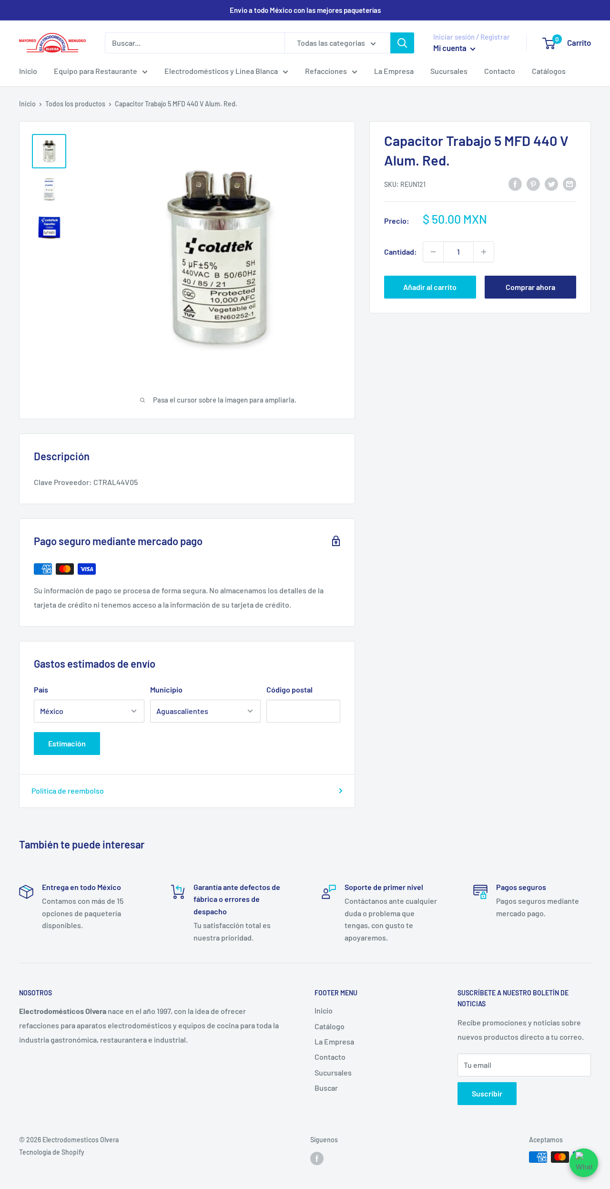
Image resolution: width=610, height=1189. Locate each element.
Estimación (67, 743)
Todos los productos (75, 104)
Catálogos (549, 70)
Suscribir (487, 1093)
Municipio (166, 689)
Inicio (28, 70)
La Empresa (394, 70)
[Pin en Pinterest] (533, 183)
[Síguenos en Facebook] (317, 1158)
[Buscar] (402, 42)
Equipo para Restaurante (95, 70)
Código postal (289, 689)
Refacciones (326, 70)
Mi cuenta (450, 47)
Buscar (326, 1087)
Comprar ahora (530, 286)
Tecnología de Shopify (51, 1152)
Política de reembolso (67, 790)
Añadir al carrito (430, 286)
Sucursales (449, 70)
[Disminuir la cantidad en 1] (433, 252)
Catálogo (330, 1026)
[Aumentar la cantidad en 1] (484, 252)
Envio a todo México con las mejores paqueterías (305, 10)
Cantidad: (400, 251)
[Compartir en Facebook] (515, 183)
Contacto (499, 70)
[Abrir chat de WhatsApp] (583, 1162)
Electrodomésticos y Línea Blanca (221, 70)
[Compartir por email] (569, 183)
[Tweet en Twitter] (551, 183)
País (41, 689)
